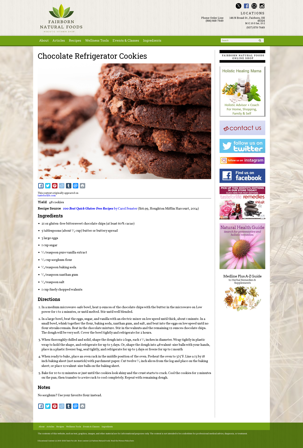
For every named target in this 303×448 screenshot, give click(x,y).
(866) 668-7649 (214, 20)
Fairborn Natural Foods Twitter (238, 6)
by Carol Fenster (100, 208)
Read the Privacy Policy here (122, 441)
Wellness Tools (97, 40)
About (44, 40)
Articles (58, 40)
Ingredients (152, 40)
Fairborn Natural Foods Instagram (262, 6)
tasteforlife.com (47, 195)
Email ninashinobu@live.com (254, 6)
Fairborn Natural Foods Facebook (246, 6)
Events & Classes (126, 40)
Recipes (75, 40)
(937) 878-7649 (256, 27)
